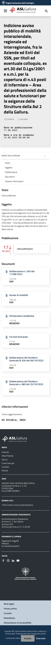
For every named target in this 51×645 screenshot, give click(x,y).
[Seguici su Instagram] (8, 560)
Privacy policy (10, 608)
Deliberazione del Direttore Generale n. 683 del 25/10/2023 (26, 383)
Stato (7, 163)
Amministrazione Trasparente (15, 519)
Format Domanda (18, 337)
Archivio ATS (7, 524)
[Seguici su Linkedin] (13, 560)
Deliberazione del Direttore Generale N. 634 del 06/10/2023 (26, 359)
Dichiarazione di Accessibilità (17, 622)
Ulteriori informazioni (14, 181)
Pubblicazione (11, 172)
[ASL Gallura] (3, 3)
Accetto (27, 638)
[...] (16, 438)
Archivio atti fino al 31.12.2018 (16, 526)
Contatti (8, 613)
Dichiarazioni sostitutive (21, 316)
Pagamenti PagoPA (10, 540)
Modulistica (9, 618)
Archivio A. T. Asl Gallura (12, 521)
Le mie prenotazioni (10, 546)
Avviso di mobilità (18, 295)
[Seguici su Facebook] (3, 560)
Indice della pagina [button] (11, 155)
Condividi (10, 119)
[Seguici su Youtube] (18, 560)
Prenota (5, 543)
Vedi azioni (24, 119)
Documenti (10, 176)
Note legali (9, 603)
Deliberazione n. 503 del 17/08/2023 (22, 272)
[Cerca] (46, 11)
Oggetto (8, 167)
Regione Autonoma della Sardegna (20, 3)
